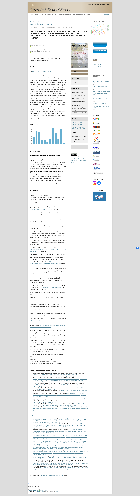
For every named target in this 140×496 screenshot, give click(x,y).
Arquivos (36, 21)
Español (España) (97, 64)
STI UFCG (57, 491)
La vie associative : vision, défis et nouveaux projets (53, 467)
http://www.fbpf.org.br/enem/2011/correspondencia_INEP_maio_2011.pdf (48, 320)
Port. (74, 73)
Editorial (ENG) (40, 384)
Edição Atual (39, 14)
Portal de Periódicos (93, 4)
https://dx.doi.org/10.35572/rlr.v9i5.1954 (42, 72)
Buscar (107, 14)
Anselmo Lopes (40, 491)
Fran (74, 71)
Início (31, 14)
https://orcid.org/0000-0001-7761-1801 (38, 52)
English (94, 62)
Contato (89, 14)
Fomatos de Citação (78, 112)
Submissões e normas (65, 14)
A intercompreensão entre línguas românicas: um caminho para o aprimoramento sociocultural (56, 378)
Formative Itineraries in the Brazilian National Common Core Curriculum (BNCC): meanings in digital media (101, 105)
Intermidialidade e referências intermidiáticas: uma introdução (100, 99)
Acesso (108, 4)
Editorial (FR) (70, 406)
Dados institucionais (79, 14)
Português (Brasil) (97, 66)
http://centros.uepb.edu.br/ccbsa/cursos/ (52, 287)
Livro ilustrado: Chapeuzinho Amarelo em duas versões (100, 87)
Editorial (63, 387)
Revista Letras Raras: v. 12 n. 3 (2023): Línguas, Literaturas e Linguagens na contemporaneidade (59, 404)
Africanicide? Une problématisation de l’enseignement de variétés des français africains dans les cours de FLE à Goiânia (58, 424)
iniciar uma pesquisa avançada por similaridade (51, 475)
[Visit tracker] (99, 200)
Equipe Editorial (35, 17)
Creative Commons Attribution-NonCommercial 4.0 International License (79, 160)
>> (34, 410)
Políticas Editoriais (55, 17)
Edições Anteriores (51, 14)
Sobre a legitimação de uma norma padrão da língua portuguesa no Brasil (101, 93)
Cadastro (102, 4)
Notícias (45, 17)
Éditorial (35, 374)
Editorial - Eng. (64, 398)
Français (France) (97, 69)
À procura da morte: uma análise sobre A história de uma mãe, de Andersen (101, 81)
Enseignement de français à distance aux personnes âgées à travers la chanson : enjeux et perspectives (60, 450)
